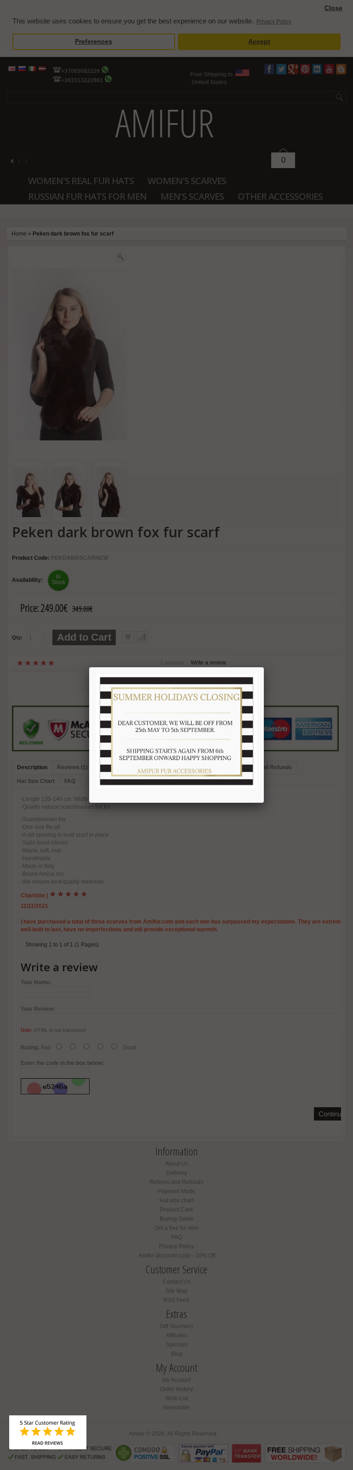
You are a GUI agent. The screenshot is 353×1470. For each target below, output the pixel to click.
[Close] (264, 667)
